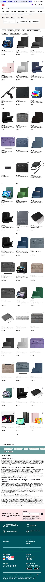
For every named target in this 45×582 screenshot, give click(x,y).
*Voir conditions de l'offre (26, 516)
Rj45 (5, 451)
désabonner (24, 518)
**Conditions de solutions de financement (23, 578)
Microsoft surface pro (34, 448)
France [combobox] (39, 574)
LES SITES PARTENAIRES (30, 541)
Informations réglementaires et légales (10, 576)
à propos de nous (6, 541)
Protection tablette (8, 448)
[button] (42, 4)
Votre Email (24, 511)
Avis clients (9, 577)
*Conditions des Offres (11, 578)
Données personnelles (28, 577)
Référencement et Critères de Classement (28, 574)
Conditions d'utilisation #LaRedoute (17, 577)
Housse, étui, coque (30, 14)
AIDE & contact (5, 538)
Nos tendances (32, 11)
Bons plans (13, 11)
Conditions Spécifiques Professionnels (24, 576)
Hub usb (26, 448)
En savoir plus (37, 566)
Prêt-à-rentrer (5, 11)
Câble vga (10, 451)
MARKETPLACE (28, 543)
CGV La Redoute (5, 574)
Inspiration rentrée (22, 11)
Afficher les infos (22, 548)
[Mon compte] (35, 4)
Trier (3, 30)
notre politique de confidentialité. (28, 519)
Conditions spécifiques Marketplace (14, 574)
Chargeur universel (18, 448)
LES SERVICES (28, 538)
